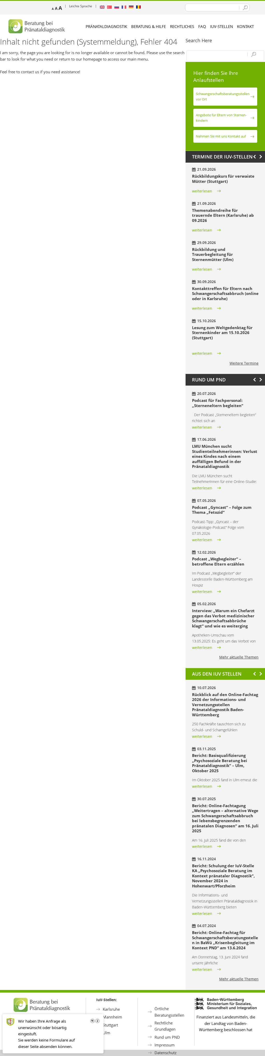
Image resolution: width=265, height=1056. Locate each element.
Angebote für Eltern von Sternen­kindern (221, 118)
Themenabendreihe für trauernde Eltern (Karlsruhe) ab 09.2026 (223, 215)
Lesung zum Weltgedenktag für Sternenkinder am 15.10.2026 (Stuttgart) (222, 332)
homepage (92, 59)
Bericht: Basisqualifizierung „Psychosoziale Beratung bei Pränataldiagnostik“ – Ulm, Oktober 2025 (219, 763)
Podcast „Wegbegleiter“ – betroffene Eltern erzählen (218, 561)
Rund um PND (167, 1037)
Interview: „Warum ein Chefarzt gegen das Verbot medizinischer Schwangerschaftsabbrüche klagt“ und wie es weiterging (223, 618)
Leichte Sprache (80, 6)
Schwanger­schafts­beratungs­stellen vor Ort (222, 96)
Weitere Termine (244, 363)
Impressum (164, 1044)
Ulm (106, 1032)
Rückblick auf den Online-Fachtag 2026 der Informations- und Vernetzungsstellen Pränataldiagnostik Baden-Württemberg (225, 704)
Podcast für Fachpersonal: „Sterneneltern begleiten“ (217, 403)
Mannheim (112, 1016)
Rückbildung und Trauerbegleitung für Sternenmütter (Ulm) (212, 254)
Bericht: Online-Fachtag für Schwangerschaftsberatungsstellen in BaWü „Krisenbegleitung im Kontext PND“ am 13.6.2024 (225, 940)
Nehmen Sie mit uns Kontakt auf (221, 136)
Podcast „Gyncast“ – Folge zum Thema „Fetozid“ (222, 510)
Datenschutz (165, 1052)
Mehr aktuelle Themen (239, 657)
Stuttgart (110, 1025)
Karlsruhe (111, 1009)
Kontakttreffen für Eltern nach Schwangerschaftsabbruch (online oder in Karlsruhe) (225, 293)
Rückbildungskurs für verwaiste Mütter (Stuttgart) (223, 178)
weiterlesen (202, 191)
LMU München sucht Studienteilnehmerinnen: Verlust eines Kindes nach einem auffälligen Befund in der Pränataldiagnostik (224, 456)
